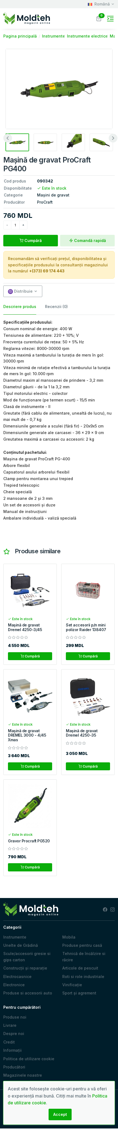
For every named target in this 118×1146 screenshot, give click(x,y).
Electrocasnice (17, 976)
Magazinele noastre (22, 1075)
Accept (60, 1114)
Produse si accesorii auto (27, 993)
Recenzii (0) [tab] (56, 306)
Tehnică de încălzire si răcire (83, 956)
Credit (9, 1042)
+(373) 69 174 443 (46, 271)
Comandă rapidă (89, 240)
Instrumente (14, 937)
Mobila (68, 937)
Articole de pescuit (80, 968)
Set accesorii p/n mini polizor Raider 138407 (86, 627)
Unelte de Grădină (20, 945)
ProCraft (45, 202)
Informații (12, 1050)
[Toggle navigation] (110, 18)
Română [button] (102, 4)
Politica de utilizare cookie (28, 1058)
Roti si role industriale (83, 976)
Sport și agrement (79, 993)
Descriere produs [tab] (19, 306)
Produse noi (14, 1017)
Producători (14, 1067)
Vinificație (72, 984)
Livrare (9, 1025)
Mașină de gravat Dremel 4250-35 (81, 733)
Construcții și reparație (25, 968)
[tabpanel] (59, 420)
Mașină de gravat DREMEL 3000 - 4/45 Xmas (27, 735)
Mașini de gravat (53, 195)
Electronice (14, 984)
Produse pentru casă (82, 945)
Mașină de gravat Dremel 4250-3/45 (25, 627)
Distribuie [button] (23, 291)
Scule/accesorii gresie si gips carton (26, 956)
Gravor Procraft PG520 (29, 841)
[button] (99, 18)
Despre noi (13, 1033)
